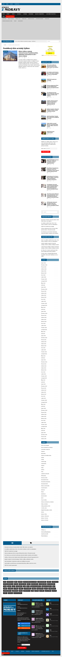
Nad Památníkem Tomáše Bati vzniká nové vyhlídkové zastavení (53, 117)
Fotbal (42, 459)
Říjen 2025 (43, 283)
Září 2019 (43, 430)
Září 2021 (43, 382)
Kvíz (24, 586)
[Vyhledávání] (53, 41)
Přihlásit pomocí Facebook (26, 623)
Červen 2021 (43, 388)
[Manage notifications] (3, 654)
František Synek (22, 584)
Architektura (10, 581)
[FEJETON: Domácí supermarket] (43, 133)
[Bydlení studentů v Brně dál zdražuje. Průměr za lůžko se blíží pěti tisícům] (43, 110)
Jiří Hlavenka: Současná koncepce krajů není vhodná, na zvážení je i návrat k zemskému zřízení (53, 204)
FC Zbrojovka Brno (42, 581)
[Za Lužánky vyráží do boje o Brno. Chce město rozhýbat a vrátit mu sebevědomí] (43, 73)
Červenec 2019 (44, 434)
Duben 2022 (43, 368)
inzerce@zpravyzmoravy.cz (22, 608)
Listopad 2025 (44, 281)
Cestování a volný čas (50, 14)
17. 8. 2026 (49, 119)
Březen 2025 (43, 297)
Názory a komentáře (39, 14)
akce (5, 581)
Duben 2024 (43, 319)
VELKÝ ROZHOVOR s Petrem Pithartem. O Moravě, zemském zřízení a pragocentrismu (53, 161)
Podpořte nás (17, 4)
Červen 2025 (43, 291)
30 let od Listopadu (45, 445)
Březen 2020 (43, 418)
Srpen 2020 (43, 408)
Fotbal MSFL (24, 18)
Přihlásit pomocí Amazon (26, 628)
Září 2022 (43, 358)
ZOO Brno (42, 590)
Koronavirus (19, 586)
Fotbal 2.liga (18, 18)
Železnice (10, 593)
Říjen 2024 (43, 307)
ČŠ (50, 619)
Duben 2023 (43, 343)
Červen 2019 (43, 436)
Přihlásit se (43, 530)
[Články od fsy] (47, 626)
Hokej (42, 467)
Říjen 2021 (43, 380)
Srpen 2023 (43, 335)
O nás (3, 4)
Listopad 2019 (44, 426)
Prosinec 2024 (44, 303)
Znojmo (36, 590)
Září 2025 (43, 285)
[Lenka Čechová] (33, 620)
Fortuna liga (55, 581)
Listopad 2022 (44, 353)
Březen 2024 (43, 321)
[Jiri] (33, 627)
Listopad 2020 (44, 402)
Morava (5, 588)
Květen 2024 (43, 317)
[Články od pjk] (47, 604)
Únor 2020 (43, 420)
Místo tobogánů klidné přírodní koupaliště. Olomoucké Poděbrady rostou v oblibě (49, 255)
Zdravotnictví (27, 590)
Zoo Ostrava (48, 590)
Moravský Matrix (10, 16)
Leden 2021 (43, 398)
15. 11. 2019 (49, 164)
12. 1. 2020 (21, 57)
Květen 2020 (43, 414)
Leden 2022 (43, 374)
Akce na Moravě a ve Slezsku (47, 447)
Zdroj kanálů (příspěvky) (45, 532)
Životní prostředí (17, 593)
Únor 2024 (43, 323)
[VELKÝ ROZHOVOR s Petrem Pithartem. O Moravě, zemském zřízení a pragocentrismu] (43, 161)
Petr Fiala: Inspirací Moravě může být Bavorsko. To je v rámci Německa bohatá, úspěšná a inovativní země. (53, 195)
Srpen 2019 (43, 432)
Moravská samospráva (45, 481)
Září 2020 (43, 406)
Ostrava (15, 588)
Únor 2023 (43, 347)
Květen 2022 (43, 366)
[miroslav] (33, 635)
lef (50, 635)
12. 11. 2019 (49, 206)
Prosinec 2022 (44, 351)
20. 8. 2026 (50, 75)
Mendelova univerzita (46, 586)
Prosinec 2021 (44, 376)
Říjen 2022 (43, 356)
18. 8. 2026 (49, 97)
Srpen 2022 (43, 359)
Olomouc (10, 588)
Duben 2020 (43, 416)
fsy (50, 624)
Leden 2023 (43, 349)
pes (50, 630)
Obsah (7, 4)
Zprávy (8, 14)
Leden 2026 (43, 277)
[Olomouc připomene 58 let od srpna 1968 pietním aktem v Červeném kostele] (43, 86)
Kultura (19, 14)
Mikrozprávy (20, 21)
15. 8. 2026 (49, 134)
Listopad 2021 (44, 378)
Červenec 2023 (44, 337)
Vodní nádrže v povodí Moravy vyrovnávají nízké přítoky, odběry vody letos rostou (52, 125)
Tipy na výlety (44, 500)
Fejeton (49, 581)
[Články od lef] (47, 637)
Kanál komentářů (44, 534)
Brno (16, 581)
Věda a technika (11, 18)
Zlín (32, 590)
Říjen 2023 (43, 331)
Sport (13, 14)
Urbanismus (15, 590)
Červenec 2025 (44, 289)
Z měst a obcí (44, 508)
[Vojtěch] (33, 612)
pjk (50, 603)
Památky (21, 588)
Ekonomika (31, 14)
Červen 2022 (43, 364)
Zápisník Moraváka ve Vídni (7, 21)
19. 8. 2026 (49, 89)
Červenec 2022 (44, 362)
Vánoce (20, 590)
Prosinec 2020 (44, 400)
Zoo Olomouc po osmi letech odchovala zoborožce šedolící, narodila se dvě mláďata (53, 94)
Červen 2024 (43, 315)
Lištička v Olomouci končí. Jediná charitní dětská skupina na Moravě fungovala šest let (52, 102)
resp (51, 614)
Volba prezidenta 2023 (45, 506)
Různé (15, 21)
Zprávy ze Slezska (44, 520)
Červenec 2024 (44, 313)
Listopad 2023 (44, 329)
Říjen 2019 (43, 428)
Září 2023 (43, 333)
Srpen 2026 (43, 263)
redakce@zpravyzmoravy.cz (22, 604)
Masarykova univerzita (35, 586)
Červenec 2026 (44, 265)
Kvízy (4, 16)
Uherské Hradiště (7, 590)
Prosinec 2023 (44, 327)
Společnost (47, 18)
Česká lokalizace (44, 536)
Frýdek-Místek (35, 584)
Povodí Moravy (27, 588)
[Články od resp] (47, 615)
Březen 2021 (43, 394)
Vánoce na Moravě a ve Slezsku (47, 502)
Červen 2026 (43, 267)
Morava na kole (31, 18)
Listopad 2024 (44, 305)
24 (53, 181)
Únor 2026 (43, 275)
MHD (54, 586)
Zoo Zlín (54, 590)
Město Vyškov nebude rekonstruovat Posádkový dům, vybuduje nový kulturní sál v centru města (28, 54)
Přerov (33, 588)
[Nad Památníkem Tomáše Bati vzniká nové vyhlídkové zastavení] (43, 117)
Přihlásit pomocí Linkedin (26, 625)
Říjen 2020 (43, 404)
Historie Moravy (51, 584)
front (28, 584)
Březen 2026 (43, 273)
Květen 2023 (43, 341)
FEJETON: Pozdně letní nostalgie (51, 80)
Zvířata (5, 593)
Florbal (42, 457)
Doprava (25, 14)
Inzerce (11, 4)
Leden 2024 (43, 325)
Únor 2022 (43, 372)
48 (53, 164)
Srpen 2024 (43, 311)
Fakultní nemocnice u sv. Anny (30, 581)
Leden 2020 (43, 422)
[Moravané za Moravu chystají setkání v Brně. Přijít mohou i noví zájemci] (43, 66)
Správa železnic (52, 588)
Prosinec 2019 (44, 424)
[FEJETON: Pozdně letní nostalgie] (43, 80)
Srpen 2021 (43, 384)
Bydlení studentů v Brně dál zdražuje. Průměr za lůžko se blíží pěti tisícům (53, 110)
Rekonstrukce (40, 588)
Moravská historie (44, 479)
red (25, 57)
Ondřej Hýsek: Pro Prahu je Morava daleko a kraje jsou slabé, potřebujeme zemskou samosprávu (52, 178)
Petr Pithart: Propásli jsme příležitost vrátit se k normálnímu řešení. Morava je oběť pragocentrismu (53, 169)
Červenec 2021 (44, 386)
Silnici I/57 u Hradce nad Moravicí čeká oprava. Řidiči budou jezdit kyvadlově (49, 250)
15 (53, 198)
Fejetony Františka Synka (46, 455)
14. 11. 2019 (49, 181)
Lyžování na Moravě (39, 18)
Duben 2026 (43, 271)
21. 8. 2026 (49, 68)
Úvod (3, 14)
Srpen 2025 (43, 287)
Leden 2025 (43, 301)
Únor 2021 (43, 396)
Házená (42, 465)
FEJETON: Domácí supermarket (50, 132)
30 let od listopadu (47, 157)
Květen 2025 (43, 293)
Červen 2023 (43, 339)
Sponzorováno (44, 496)
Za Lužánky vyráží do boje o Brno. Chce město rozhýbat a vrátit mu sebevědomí (53, 73)
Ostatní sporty (44, 487)
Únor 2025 (43, 299)
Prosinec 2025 (44, 279)
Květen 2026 (43, 269)
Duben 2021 (43, 392)
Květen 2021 (43, 390)
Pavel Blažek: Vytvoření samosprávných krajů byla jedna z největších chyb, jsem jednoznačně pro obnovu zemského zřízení (52, 187)
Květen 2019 (43, 438)
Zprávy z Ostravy (44, 518)
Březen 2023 (43, 345)
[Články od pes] (47, 631)
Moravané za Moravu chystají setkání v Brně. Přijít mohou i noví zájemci (52, 66)
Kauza (13, 586)
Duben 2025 (43, 295)
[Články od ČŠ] (47, 620)
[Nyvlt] (33, 604)
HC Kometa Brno (42, 584)
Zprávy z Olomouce (45, 516)
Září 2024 (43, 309)
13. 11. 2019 (49, 190)
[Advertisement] (31, 31)
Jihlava (9, 586)
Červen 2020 (43, 412)
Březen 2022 (43, 370)
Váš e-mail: (43, 148)
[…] (25, 67)
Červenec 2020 (44, 410)
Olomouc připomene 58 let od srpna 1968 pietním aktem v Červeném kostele (53, 86)
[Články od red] (47, 610)
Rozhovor (4, 18)
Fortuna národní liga (8, 584)
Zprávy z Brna (44, 514)
